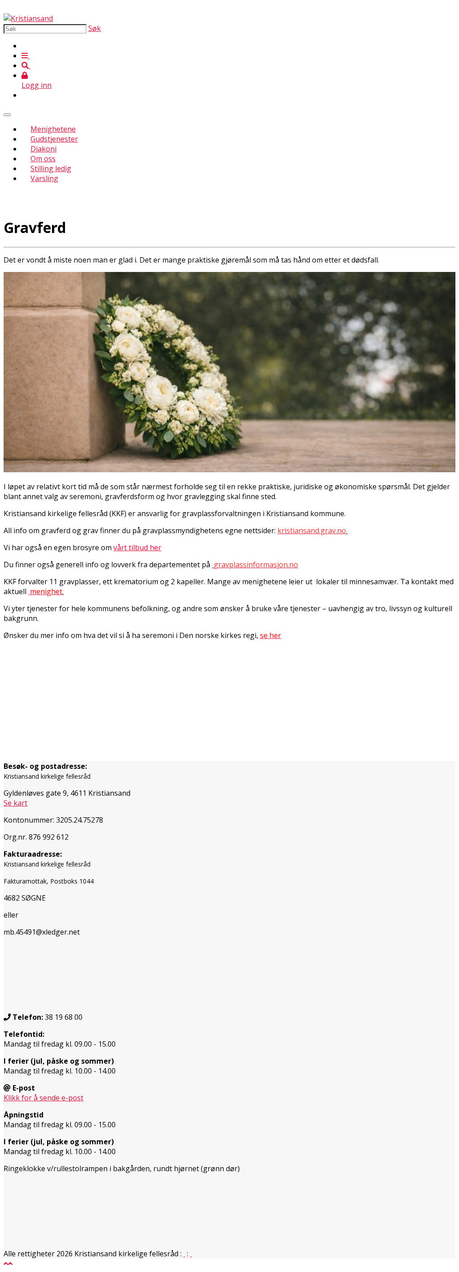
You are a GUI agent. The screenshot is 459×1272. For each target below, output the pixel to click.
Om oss (43, 159)
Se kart (15, 803)
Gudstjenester (54, 139)
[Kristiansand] (28, 18)
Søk (94, 28)
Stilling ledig (50, 168)
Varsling (44, 178)
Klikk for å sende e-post (43, 1098)
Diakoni (43, 149)
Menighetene (53, 129)
